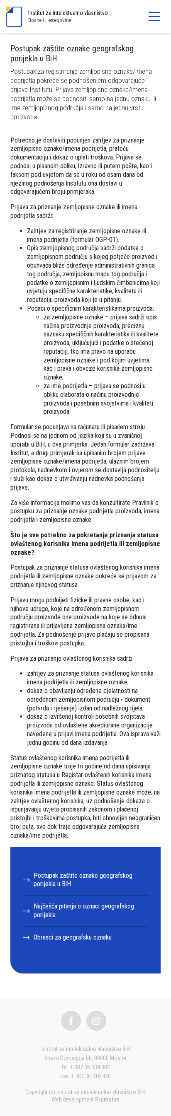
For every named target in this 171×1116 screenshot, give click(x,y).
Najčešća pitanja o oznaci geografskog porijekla (84, 910)
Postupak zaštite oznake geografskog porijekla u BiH (83, 880)
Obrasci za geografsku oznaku (73, 937)
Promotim (107, 1099)
